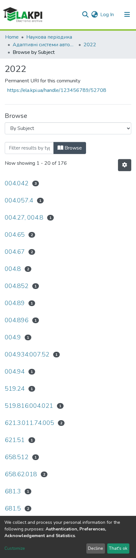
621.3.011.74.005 (29, 423)
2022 (89, 44)
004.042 (16, 183)
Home (12, 37)
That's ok (118, 548)
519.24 (15, 388)
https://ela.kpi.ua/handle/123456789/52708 (56, 90)
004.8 (13, 269)
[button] (94, 14)
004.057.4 (19, 200)
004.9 (13, 337)
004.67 (15, 251)
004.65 (15, 234)
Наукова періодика (49, 37)
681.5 (13, 508)
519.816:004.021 (29, 405)
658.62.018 (21, 474)
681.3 (13, 491)
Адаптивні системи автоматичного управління (44, 44)
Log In (107, 14)
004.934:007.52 (27, 354)
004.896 (16, 320)
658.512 (16, 457)
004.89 (15, 303)
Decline (95, 548)
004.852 (16, 286)
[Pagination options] (124, 165)
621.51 (15, 440)
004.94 (15, 371)
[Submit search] (85, 14)
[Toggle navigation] (127, 14)
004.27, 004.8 (24, 217)
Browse (72, 147)
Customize (14, 548)
